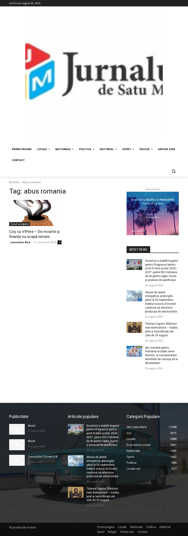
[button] (173, 171)
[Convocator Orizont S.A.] (17, 460)
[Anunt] (17, 429)
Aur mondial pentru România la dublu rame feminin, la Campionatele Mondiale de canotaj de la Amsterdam (161, 355)
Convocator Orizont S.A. (43, 456)
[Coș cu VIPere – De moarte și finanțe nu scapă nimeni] (35, 213)
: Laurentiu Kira (19, 242)
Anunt (31, 425)
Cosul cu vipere (19, 224)
